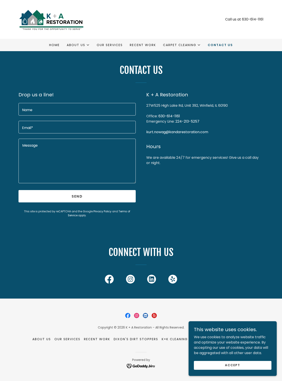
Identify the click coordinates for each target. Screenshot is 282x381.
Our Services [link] (110, 45)
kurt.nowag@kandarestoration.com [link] (177, 131)
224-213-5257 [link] (187, 121)
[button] (78, 45)
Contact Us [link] (220, 45)
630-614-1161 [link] (252, 19)
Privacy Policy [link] (102, 211)
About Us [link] (41, 339)
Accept (232, 365)
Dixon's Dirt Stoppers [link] (136, 339)
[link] (51, 19)
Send (77, 196)
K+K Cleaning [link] (175, 339)
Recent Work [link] (143, 45)
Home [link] (54, 45)
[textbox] (77, 109)
